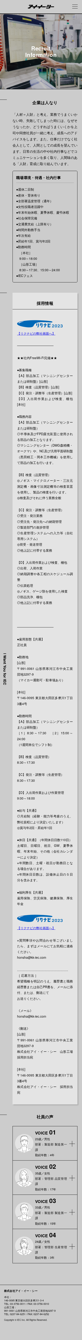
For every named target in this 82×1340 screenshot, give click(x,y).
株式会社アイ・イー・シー (21, 1291)
